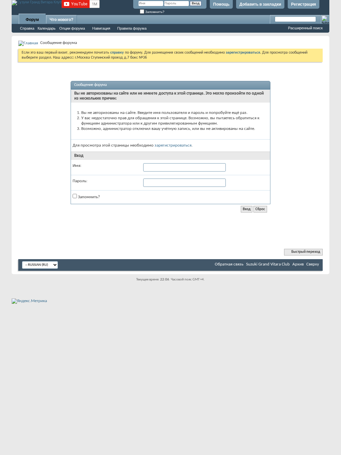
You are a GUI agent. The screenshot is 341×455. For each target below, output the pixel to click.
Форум (32, 19)
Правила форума (132, 28)
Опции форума (72, 28)
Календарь (47, 28)
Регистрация (303, 4)
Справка (27, 28)
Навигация (101, 28)
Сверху (312, 264)
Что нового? (61, 19)
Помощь (221, 4)
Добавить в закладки (260, 4)
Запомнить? (154, 12)
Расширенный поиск (305, 28)
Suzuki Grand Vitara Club (268, 264)
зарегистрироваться (173, 145)
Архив (298, 264)
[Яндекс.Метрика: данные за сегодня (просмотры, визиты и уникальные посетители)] (29, 301)
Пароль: (80, 181)
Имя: (77, 166)
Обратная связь (229, 264)
